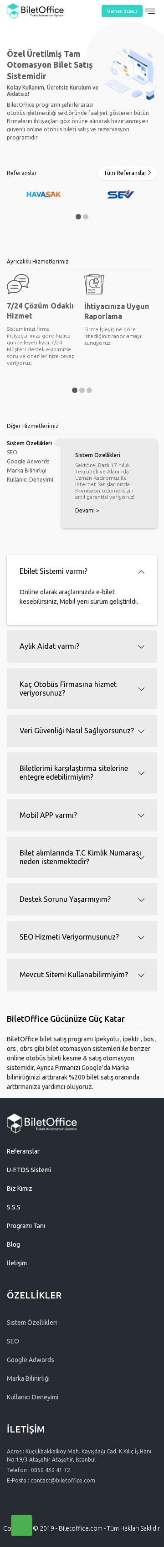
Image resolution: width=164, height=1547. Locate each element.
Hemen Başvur (122, 11)
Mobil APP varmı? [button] (48, 815)
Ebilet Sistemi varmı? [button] (53, 571)
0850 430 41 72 (50, 1470)
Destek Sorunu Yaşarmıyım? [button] (65, 899)
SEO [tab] (12, 452)
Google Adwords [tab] (28, 461)
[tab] (82, 571)
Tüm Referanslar (125, 173)
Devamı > (87, 510)
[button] (78, 216)
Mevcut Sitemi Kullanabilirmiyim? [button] (74, 974)
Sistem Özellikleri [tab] (29, 443)
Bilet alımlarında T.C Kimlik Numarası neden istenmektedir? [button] (80, 857)
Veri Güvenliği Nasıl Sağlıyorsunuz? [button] (77, 730)
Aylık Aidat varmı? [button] (49, 646)
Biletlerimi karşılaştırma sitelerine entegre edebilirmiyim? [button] (74, 772)
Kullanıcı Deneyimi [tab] (30, 480)
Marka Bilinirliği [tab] (26, 470)
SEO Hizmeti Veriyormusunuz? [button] (69, 937)
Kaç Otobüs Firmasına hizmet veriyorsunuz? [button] (68, 688)
